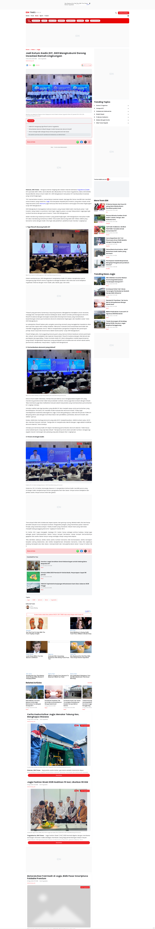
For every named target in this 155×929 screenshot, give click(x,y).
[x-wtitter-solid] (85, 142)
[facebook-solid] (81, 142)
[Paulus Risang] (27, 607)
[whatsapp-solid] (77, 142)
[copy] (89, 142)
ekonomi (43, 204)
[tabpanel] (59, 131)
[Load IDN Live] (111, 189)
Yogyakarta (81, 190)
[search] (116, 13)
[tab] (31, 120)
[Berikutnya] (92, 687)
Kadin (88, 190)
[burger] (128, 16)
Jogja (48, 201)
